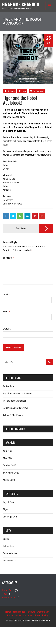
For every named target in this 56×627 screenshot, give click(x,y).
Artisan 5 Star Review (13, 415)
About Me (27, 615)
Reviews (31, 611)
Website (7, 329)
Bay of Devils (9, 502)
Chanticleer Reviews (12, 203)
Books (18, 615)
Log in (6, 538)
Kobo (5, 165)
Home (8, 611)
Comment (8, 258)
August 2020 (9, 479)
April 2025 (8, 451)
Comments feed (10, 553)
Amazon (7, 189)
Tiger (24, 91)
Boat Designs (18, 611)
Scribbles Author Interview (15, 408)
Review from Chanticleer (14, 400)
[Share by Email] (42, 216)
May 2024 (7, 458)
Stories (10, 615)
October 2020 (9, 465)
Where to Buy (43, 611)
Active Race (8, 386)
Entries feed (8, 546)
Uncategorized (10, 516)
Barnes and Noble (11, 182)
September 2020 (11, 472)
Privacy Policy (41, 615)
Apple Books (9, 179)
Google (6, 168)
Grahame (11, 91)
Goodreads (8, 200)
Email (6, 311)
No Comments (38, 91)
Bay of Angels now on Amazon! (17, 393)
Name (6, 294)
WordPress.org (10, 560)
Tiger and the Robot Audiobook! (20, 100)
